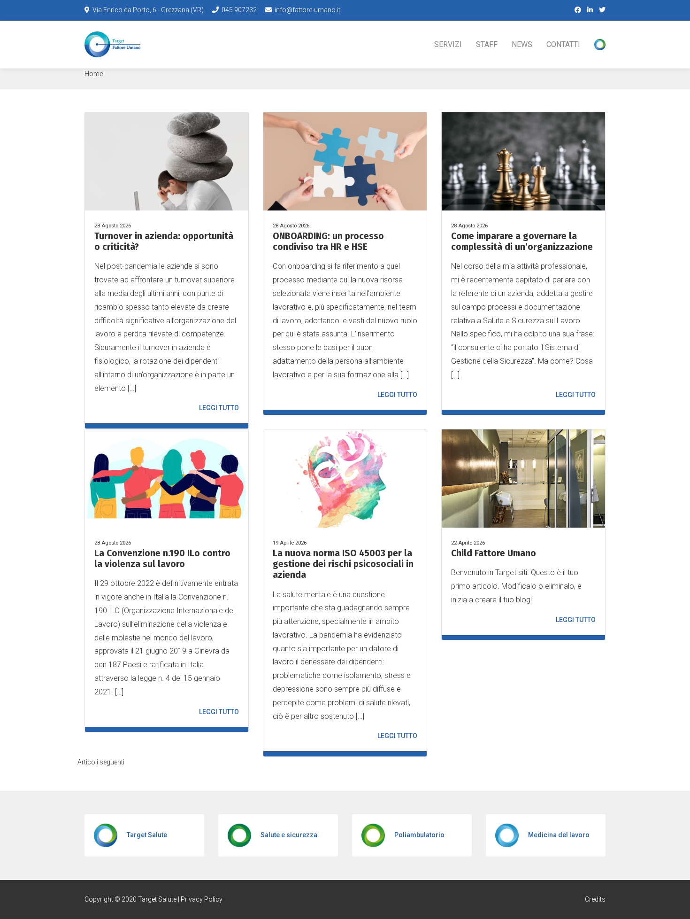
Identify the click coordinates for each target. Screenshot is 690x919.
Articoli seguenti (100, 762)
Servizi (448, 44)
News (522, 44)
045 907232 (239, 10)
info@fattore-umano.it (306, 10)
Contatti (563, 44)
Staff (487, 44)
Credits (595, 899)
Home (93, 74)
